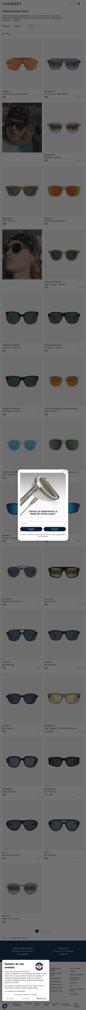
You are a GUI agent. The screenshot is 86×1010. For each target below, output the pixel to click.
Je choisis (25, 998)
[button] (4, 1006)
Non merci (10, 998)
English (31, 529)
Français (54, 529)
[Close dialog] (65, 472)
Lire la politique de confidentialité (14, 991)
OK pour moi (41, 998)
